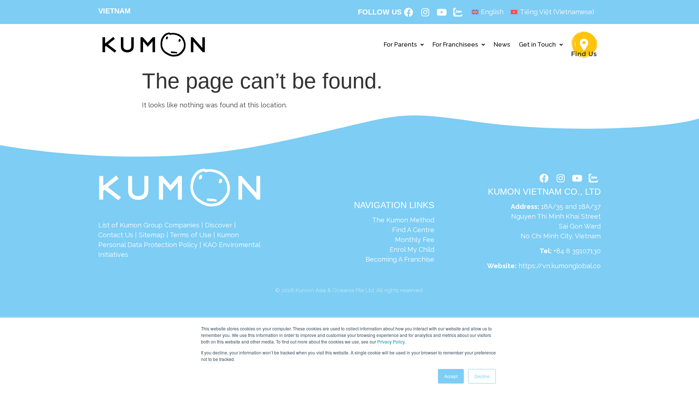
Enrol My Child (412, 249)
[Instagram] (425, 12)
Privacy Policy (390, 341)
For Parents (400, 44)
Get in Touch (537, 44)
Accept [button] (451, 376)
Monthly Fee (414, 239)
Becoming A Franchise (400, 259)
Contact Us (115, 235)
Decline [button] (482, 376)
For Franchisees (455, 44)
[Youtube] (441, 12)
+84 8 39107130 (577, 251)
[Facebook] (409, 12)
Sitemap (152, 235)
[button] (403, 44)
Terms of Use (191, 235)
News (502, 44)
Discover (218, 225)
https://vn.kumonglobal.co (559, 266)
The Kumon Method (403, 220)
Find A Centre (413, 230)
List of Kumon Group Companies (149, 225)
